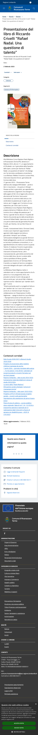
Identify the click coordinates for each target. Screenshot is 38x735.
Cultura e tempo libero (11, 573)
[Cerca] (34, 8)
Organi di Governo (10, 542)
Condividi (7, 72)
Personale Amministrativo (13, 558)
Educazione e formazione (12, 601)
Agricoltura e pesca (10, 619)
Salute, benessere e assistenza (14, 613)
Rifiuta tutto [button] (19, 728)
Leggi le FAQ (8, 691)
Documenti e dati (10, 561)
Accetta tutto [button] (19, 723)
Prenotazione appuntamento (13, 685)
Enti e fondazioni (10, 551)
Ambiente (7, 610)
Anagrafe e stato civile (11, 570)
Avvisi (6, 635)
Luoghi (6, 644)
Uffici (6, 548)
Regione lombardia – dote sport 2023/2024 (18, 391)
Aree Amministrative (11, 545)
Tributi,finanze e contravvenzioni (15, 607)
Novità (11, 16)
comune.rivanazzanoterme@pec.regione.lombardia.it (19, 673)
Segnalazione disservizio (12, 688)
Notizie (18, 16)
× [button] (36, 704)
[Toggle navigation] (4, 8)
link (13, 719)
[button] (19, 732)
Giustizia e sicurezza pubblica (14, 604)
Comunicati (8, 632)
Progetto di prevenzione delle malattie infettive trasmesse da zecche (16, 365)
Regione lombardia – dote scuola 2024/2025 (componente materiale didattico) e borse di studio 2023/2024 (18, 379)
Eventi (6, 647)
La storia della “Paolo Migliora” (14, 384)
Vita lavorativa (9, 576)
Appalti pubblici (9, 582)
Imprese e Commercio (11, 579)
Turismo (7, 589)
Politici (6, 555)
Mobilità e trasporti (10, 592)
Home (4, 16)
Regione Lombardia (9, 2)
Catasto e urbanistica (11, 585)
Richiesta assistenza (11, 694)
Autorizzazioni (9, 616)
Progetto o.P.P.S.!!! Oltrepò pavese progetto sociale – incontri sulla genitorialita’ (18, 395)
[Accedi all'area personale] (30, 2)
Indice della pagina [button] (12, 135)
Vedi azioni (17, 72)
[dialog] (19, 718)
